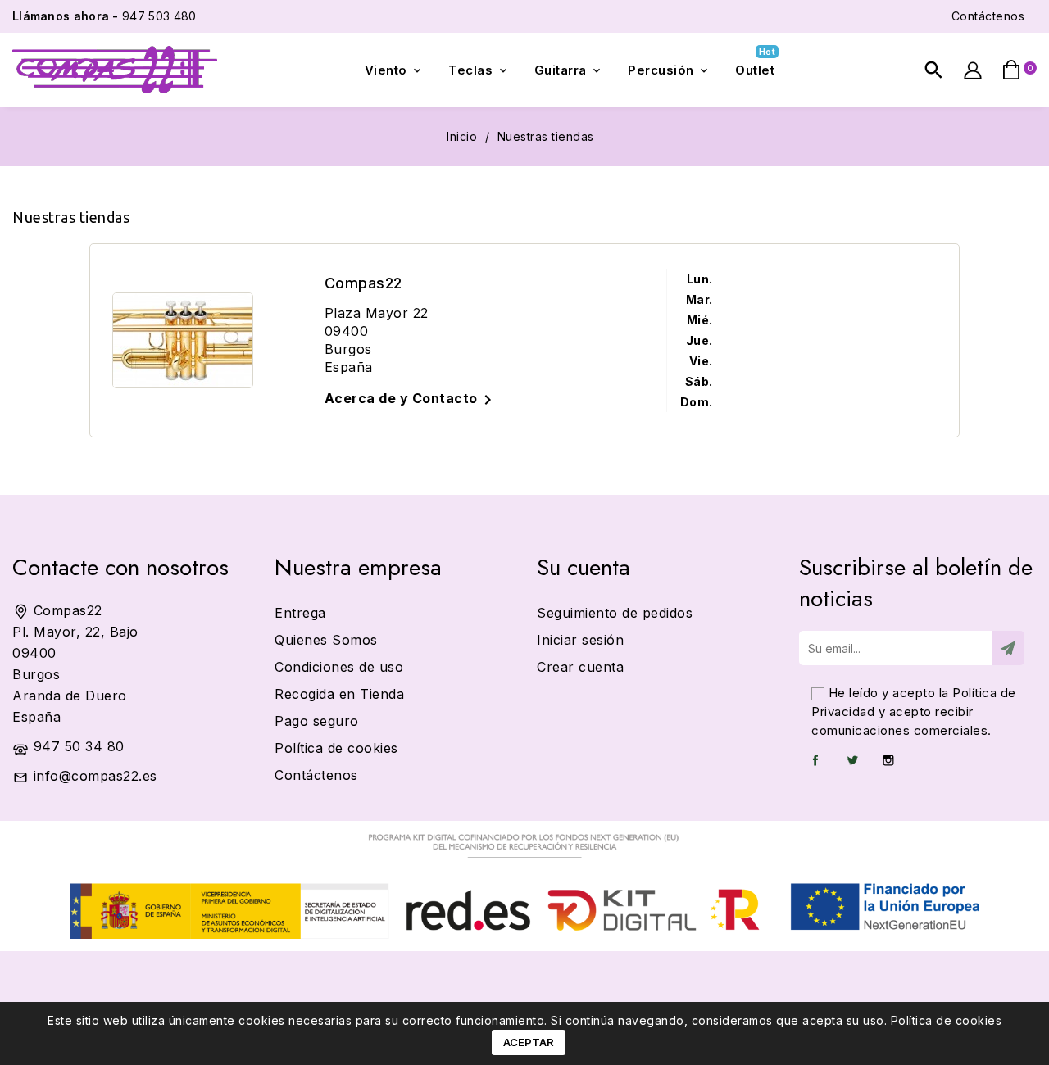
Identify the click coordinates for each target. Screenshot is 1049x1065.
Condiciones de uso (339, 667)
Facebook (815, 760)
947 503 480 (104, 16)
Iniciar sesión (580, 640)
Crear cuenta (580, 667)
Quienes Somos (326, 640)
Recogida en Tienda (339, 694)
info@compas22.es (95, 776)
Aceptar (528, 1042)
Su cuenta (583, 567)
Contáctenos (988, 16)
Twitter (852, 760)
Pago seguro (317, 721)
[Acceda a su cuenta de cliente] (972, 70)
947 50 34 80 (79, 746)
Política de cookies (946, 1020)
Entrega (300, 613)
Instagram (888, 760)
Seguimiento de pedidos (615, 613)
